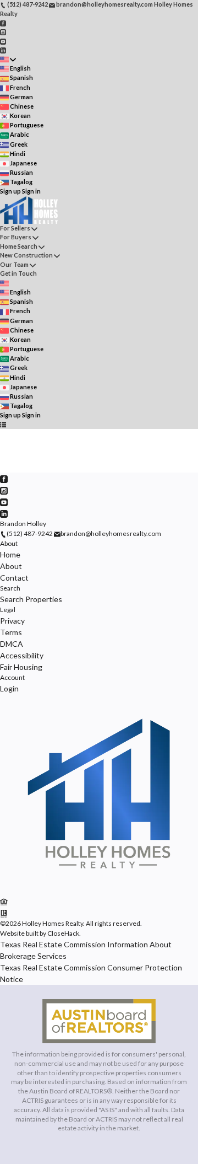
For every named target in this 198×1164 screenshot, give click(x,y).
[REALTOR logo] (4, 913)
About (9, 543)
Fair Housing (21, 667)
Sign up (10, 191)
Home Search (18, 246)
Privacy (12, 620)
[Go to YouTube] (3, 40)
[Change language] (8, 59)
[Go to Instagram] (3, 31)
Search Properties (31, 599)
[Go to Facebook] (3, 22)
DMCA (11, 643)
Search (10, 588)
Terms (11, 632)
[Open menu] (3, 425)
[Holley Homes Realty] (99, 890)
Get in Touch (18, 273)
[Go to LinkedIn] (3, 49)
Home (10, 554)
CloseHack (63, 933)
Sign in (31, 191)
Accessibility (21, 655)
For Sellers (15, 228)
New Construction (26, 255)
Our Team (14, 264)
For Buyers (15, 236)
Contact (14, 577)
